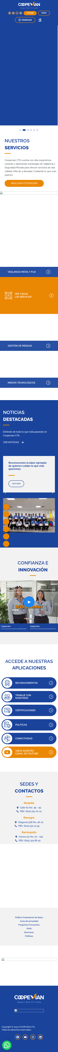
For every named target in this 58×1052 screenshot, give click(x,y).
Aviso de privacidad (29, 921)
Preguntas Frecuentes (29, 925)
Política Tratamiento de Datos (29, 917)
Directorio (29, 932)
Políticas (29, 936)
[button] (25, 20)
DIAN (29, 928)
